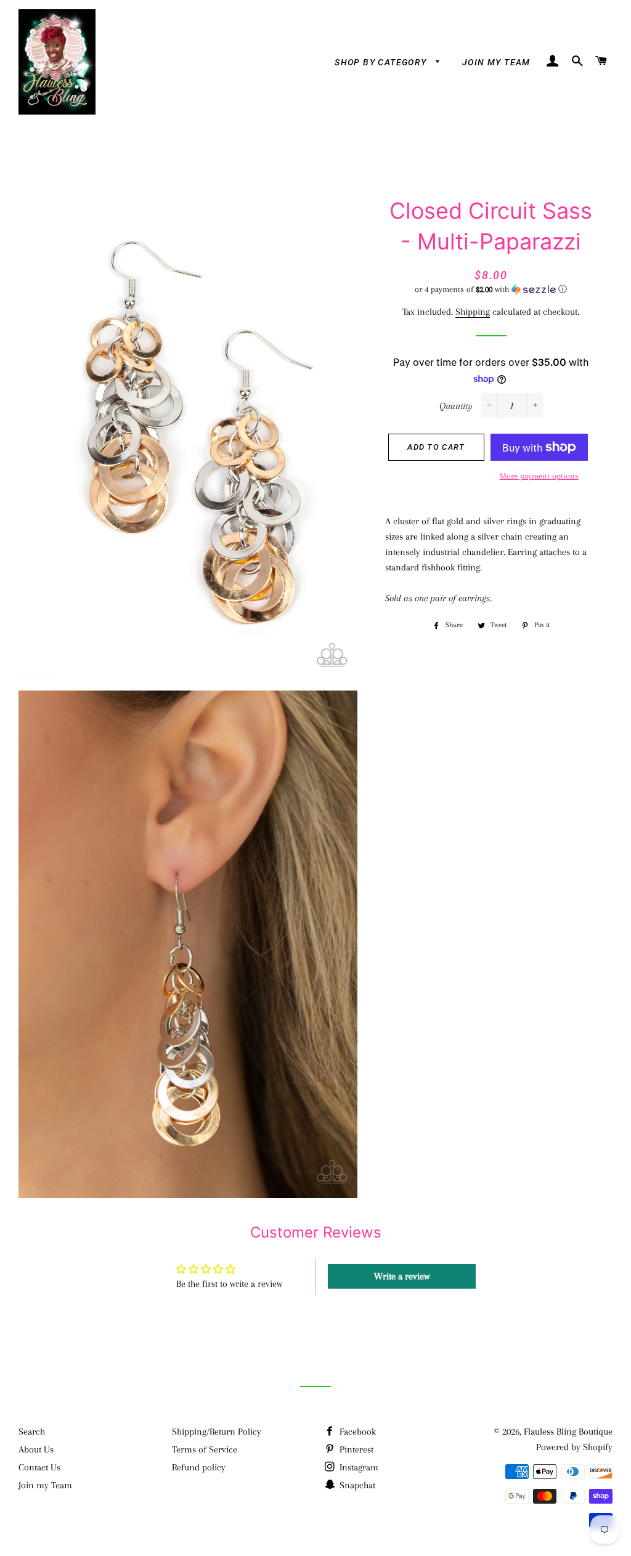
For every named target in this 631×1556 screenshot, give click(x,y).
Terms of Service (204, 1449)
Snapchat (356, 1485)
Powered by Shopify (574, 1447)
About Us (36, 1449)
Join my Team (45, 1485)
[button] (491, 289)
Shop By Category (382, 62)
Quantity (456, 405)
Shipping (472, 311)
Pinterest (355, 1449)
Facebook (356, 1431)
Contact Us (39, 1467)
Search (31, 1431)
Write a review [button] (401, 1276)
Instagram (357, 1467)
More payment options (539, 475)
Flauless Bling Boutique (568, 1431)
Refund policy (199, 1467)
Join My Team (496, 62)
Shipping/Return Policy (216, 1431)
